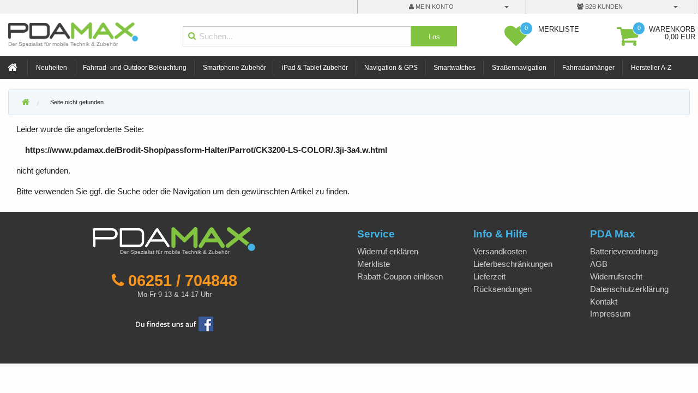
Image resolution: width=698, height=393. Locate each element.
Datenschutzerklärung (629, 289)
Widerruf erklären (387, 251)
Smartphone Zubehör (234, 68)
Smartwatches (455, 68)
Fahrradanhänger (588, 68)
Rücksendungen (502, 289)
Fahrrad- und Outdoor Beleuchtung (134, 68)
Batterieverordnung (624, 251)
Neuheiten (51, 68)
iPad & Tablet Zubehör (315, 68)
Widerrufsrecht (616, 276)
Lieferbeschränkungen (512, 264)
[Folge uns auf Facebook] (174, 322)
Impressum (610, 313)
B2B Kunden (603, 6)
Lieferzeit (489, 276)
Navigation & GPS (391, 68)
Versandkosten (500, 251)
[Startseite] (13, 68)
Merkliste (373, 264)
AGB (598, 264)
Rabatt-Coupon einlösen (400, 276)
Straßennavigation (519, 68)
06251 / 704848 (182, 280)
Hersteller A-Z (651, 68)
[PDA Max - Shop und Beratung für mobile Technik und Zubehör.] (25, 102)
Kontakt (603, 301)
